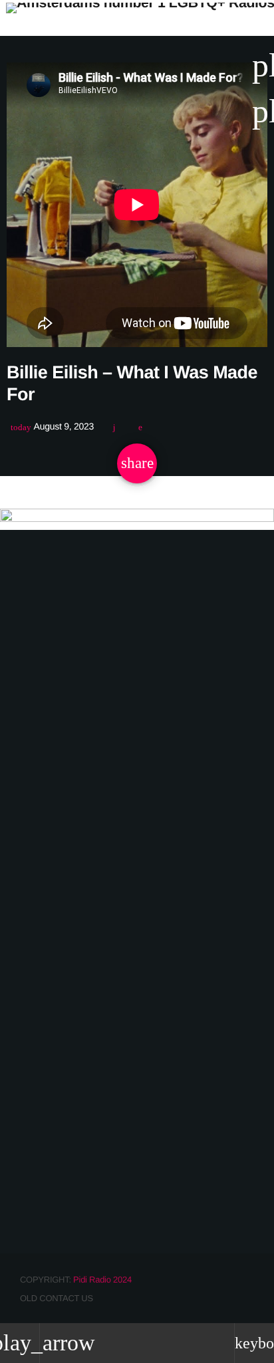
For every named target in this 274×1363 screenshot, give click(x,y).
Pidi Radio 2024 (102, 1280)
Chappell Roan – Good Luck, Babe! (121, 830)
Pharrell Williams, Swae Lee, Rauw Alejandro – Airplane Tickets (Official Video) (125, 1170)
